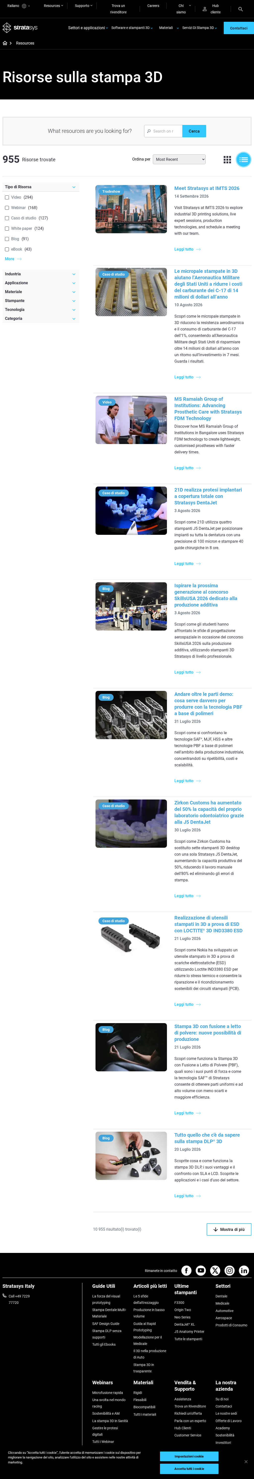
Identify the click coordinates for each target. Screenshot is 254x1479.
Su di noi (222, 1399)
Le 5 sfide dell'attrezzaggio (146, 1299)
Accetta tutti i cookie (189, 1469)
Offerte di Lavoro (229, 1421)
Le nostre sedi (226, 1413)
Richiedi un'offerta (188, 1413)
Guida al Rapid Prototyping (144, 1327)
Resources (52, 6)
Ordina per (141, 159)
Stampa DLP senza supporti (107, 1334)
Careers (153, 6)
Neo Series (182, 1317)
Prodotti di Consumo (231, 1325)
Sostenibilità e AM (106, 1413)
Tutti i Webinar (103, 1442)
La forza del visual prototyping (106, 1299)
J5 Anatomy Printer (189, 1332)
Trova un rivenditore (118, 9)
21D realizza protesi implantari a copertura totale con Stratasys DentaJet (208, 496)
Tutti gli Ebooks (104, 1344)
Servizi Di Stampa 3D (198, 28)
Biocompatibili (144, 1407)
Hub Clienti (182, 1428)
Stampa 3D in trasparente (143, 1368)
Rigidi (137, 1393)
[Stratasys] (20, 28)
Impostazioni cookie (189, 1456)
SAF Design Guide (105, 1324)
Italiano (13, 6)
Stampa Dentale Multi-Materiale (109, 1313)
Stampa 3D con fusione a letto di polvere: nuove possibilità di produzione (207, 1032)
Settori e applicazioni (86, 27)
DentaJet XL (184, 1324)
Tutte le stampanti (188, 1339)
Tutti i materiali (144, 1414)
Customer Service (187, 1435)
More (9, 259)
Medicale (222, 1303)
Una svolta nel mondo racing (109, 1403)
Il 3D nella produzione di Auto (149, 1354)
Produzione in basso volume (149, 1313)
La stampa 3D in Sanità (110, 1421)
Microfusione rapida (107, 1393)
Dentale (221, 1296)
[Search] (241, 9)
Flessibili (139, 1400)
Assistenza (182, 1399)
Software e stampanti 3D (130, 28)
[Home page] (3, 43)
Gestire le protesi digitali (105, 1431)
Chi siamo (181, 9)
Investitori (223, 1443)
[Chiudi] (246, 1461)
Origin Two (182, 1310)
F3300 (179, 1303)
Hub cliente (216, 9)
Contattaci (224, 1406)
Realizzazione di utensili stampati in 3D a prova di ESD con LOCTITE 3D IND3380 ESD (208, 924)
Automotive (224, 1311)
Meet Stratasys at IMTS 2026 (206, 188)
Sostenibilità (225, 1435)
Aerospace (224, 1318)
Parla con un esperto (190, 1421)
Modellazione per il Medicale (147, 1340)
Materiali (166, 28)
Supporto (82, 6)
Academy (223, 1428)
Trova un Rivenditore (190, 1406)
